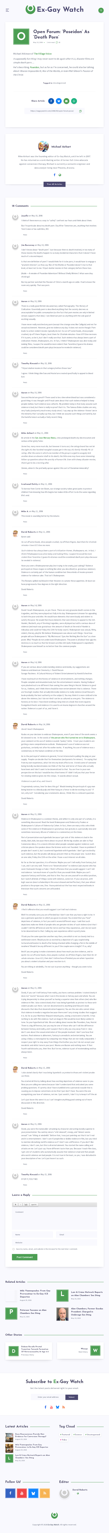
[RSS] (63, 1407)
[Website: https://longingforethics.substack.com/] (60, 175)
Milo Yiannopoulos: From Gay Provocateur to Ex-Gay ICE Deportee (35, 1294)
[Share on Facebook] (51, 101)
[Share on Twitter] (59, 101)
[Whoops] (80, 1350)
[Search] (101, 10)
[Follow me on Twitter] (49, 174)
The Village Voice (42, 53)
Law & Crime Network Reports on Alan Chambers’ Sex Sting (32, 1456)
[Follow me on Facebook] (55, 175)
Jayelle (24, 216)
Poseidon (34, 67)
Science (78, 1435)
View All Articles (54, 184)
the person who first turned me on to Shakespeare (73, 737)
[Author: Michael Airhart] (43, 145)
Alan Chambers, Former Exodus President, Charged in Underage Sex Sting (87, 1312)
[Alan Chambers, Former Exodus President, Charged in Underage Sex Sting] (62, 1314)
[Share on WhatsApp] (74, 101)
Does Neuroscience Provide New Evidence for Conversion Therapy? (30, 1435)
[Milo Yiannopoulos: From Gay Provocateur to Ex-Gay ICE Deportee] (11, 1296)
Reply (25, 235)
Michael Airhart (61, 147)
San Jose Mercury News (45, 438)
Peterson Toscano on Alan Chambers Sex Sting (33, 1311)
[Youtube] (51, 1407)
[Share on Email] (66, 101)
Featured (66, 1435)
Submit (72, 1397)
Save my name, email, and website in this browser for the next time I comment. (47, 1249)
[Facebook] (45, 1407)
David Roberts (79, 1490)
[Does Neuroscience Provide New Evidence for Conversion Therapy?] (9, 1437)
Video (64, 1440)
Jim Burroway (27, 245)
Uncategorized (59, 83)
